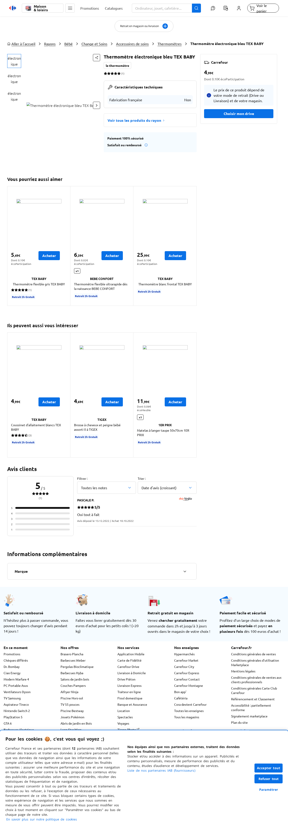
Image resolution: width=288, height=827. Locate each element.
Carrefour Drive (128, 667)
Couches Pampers (73, 685)
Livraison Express (129, 685)
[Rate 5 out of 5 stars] (119, 73)
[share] (96, 57)
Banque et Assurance (132, 704)
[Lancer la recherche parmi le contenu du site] (196, 8)
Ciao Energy (12, 673)
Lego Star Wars (71, 730)
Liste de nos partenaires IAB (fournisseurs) (161, 770)
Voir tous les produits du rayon (134, 120)
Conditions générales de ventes (253, 654)
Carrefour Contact (187, 679)
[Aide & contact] (212, 8)
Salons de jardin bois (75, 679)
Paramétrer (268, 789)
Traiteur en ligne (129, 692)
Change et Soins (94, 43)
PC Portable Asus (16, 685)
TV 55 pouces (70, 704)
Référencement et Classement (253, 699)
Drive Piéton (126, 679)
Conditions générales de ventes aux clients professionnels (256, 679)
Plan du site (239, 722)
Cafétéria (180, 698)
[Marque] (184, 571)
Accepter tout (268, 768)
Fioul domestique (129, 698)
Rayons (50, 43)
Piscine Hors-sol (72, 698)
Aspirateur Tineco (16, 704)
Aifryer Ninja (69, 692)
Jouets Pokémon (72, 717)
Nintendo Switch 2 (17, 711)
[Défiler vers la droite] (96, 105)
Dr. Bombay (12, 667)
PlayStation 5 (13, 717)
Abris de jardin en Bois (76, 723)
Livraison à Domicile (131, 673)
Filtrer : (82, 478)
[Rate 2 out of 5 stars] (108, 73)
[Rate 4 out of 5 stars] (115, 73)
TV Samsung (12, 698)
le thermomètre (117, 65)
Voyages (123, 723)
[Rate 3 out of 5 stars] (112, 73)
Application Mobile (130, 654)
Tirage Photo (127, 730)
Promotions (12, 654)
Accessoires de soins (132, 43)
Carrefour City (184, 667)
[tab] (14, 61)
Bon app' (180, 692)
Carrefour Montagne (188, 685)
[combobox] (166, 8)
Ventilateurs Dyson (17, 692)
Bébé (68, 43)
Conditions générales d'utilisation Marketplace (255, 662)
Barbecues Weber (73, 660)
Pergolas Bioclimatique (77, 667)
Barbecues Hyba (72, 673)
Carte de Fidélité (129, 660)
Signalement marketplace (249, 716)
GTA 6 (8, 723)
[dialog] (144, 778)
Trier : (142, 478)
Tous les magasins (186, 717)
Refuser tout (269, 779)
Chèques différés (16, 660)
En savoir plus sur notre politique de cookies (41, 819)
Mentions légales (243, 671)
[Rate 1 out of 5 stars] (105, 73)
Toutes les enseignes (189, 711)
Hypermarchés (184, 654)
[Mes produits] (226, 8)
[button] (70, 8)
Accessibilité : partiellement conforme (251, 707)
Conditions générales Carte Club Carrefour (254, 690)
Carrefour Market (186, 660)
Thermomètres (170, 43)
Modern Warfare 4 (16, 679)
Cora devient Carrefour (190, 704)
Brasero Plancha (72, 654)
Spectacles (125, 717)
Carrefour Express (186, 673)
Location (123, 711)
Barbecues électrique (19, 730)
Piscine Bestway (72, 711)
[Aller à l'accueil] (12, 8)
